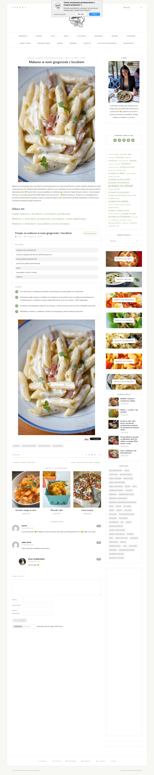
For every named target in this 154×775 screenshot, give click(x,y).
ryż (109, 220)
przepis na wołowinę (114, 214)
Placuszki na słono (126, 514)
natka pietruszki (123, 161)
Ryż (122, 522)
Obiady (82, 58)
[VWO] (63, 14)
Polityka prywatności (107, 43)
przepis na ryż (113, 198)
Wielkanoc (134, 538)
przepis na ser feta (113, 204)
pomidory (126, 163)
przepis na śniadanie (119, 216)
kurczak (120, 157)
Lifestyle (87, 43)
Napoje (118, 506)
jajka (130, 154)
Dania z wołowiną (116, 486)
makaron (16, 446)
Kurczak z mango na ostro (26, 510)
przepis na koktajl (114, 176)
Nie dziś (81, 14)
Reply (98, 526)
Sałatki (39, 36)
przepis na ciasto (127, 167)
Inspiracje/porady (116, 490)
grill (135, 486)
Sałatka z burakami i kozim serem (24, 462)
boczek (110, 154)
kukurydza (111, 157)
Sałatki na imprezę (116, 526)
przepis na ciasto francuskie (117, 170)
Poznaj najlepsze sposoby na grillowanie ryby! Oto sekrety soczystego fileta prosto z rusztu (129, 440)
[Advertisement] (123, 652)
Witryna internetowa (16, 611)
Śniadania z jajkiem (116, 558)
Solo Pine (139, 770)
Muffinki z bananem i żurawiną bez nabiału (127, 400)
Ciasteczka (113, 474)
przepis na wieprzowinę (118, 210)
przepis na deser (116, 173)
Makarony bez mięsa (126, 494)
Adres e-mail (16, 605)
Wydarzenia (113, 542)
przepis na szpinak (125, 204)
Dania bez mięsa (43, 43)
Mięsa (66, 36)
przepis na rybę (131, 195)
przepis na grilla (131, 173)
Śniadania (99, 36)
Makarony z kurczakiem (118, 498)
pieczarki (117, 164)
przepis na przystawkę (116, 195)
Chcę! (94, 14)
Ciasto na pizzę (87, 510)
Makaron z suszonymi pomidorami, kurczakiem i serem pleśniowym (49, 218)
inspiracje (123, 154)
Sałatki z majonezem (117, 534)
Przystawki (123, 518)
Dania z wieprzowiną (117, 482)
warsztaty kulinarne (114, 223)
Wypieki (115, 36)
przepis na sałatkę (118, 201)
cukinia (116, 154)
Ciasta (127, 470)
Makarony (23, 36)
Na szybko (75, 58)
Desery (60, 43)
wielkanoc (125, 223)
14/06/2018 (16, 455)
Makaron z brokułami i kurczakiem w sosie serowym (40, 223)
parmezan (111, 164)
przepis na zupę (129, 213)
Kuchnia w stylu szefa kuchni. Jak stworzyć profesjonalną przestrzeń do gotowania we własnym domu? (129, 425)
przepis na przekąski (118, 192)
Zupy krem (133, 546)
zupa (117, 226)
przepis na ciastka (113, 167)
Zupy (53, 36)
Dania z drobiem (115, 478)
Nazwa (14, 600)
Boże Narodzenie (115, 470)
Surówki (73, 43)
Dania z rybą (25, 43)
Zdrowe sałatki (115, 546)
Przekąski (131, 36)
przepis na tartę (113, 207)
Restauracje (114, 522)
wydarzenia (133, 223)
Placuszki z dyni (57, 510)
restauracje (134, 217)
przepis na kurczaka (119, 179)
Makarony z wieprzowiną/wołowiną (49, 58)
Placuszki (81, 36)
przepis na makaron (29, 446)
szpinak (129, 220)
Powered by (57, 14)
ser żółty (123, 220)
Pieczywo (128, 510)
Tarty (111, 538)
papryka (132, 160)
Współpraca (129, 43)
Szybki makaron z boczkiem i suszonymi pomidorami (41, 213)
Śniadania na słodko (126, 550)
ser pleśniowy (58, 446)
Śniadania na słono (116, 554)
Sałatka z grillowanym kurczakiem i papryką (85, 462)
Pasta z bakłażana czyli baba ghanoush (128, 452)
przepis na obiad (44, 446)
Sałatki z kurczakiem (117, 530)
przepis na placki (114, 189)
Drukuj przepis (91, 233)
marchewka (112, 160)
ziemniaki (111, 226)
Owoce (119, 510)
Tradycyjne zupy (122, 538)
